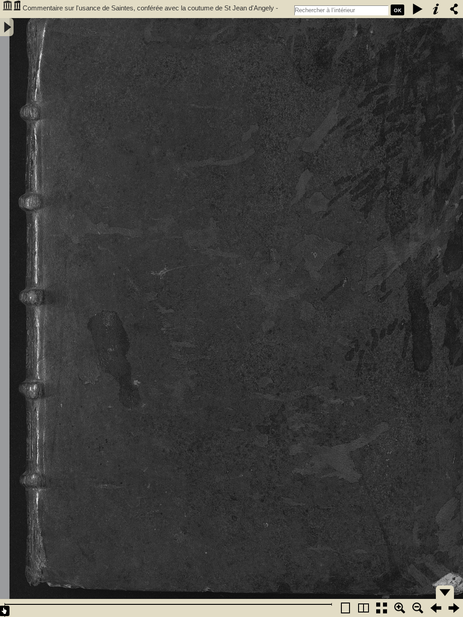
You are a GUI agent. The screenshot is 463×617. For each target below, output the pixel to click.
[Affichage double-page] (363, 608)
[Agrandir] (400, 608)
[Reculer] (436, 608)
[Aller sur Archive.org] (11, 9)
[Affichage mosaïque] (382, 608)
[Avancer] (454, 608)
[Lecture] (418, 9)
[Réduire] (418, 608)
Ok (398, 10)
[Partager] (454, 9)
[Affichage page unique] (345, 608)
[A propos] (436, 9)
